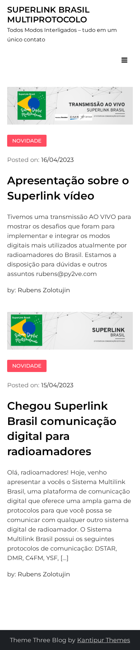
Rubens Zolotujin (44, 290)
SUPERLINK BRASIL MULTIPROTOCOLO (48, 14)
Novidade (26, 140)
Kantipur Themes (103, 640)
